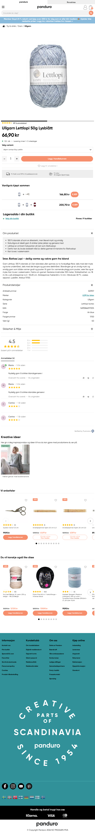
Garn (20, 26)
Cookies (5, 670)
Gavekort (76, 670)
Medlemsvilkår (31, 662)
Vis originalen (33, 378)
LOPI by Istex (88, 295)
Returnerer (76, 658)
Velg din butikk (12, 218)
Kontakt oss (6, 645)
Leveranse (76, 650)
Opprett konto (31, 654)
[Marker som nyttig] (84, 378)
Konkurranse (54, 658)
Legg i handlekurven (57, 159)
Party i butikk (54, 670)
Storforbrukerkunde (9, 662)
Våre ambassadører (56, 654)
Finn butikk (6, 650)
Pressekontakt (54, 674)
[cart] (90, 7)
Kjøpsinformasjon (78, 666)
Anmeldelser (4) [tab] (7, 358)
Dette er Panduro (55, 645)
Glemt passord (31, 658)
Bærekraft (53, 650)
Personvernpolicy (8, 666)
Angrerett (76, 654)
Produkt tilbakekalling (10, 674)
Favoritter (5, 658)
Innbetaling (76, 645)
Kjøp (74, 194)
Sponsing (52, 679)
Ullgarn (27, 26)
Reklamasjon (77, 662)
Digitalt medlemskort (33, 650)
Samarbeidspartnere (57, 666)
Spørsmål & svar (8, 654)
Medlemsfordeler (32, 666)
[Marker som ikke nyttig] (88, 378)
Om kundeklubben (32, 645)
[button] (4, 159)
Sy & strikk (11, 26)
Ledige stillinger (55, 662)
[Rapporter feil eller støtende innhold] (93, 378)
